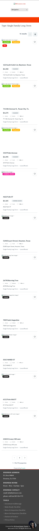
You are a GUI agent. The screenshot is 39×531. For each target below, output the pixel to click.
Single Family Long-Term (10, 78)
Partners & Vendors (11, 517)
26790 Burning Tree (10, 280)
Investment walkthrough (13, 504)
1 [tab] (15, 60)
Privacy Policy (10, 520)
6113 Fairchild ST (9, 399)
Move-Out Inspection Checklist (15, 513)
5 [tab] (23, 60)
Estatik (23, 468)
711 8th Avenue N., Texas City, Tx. (16, 109)
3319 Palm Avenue (10, 153)
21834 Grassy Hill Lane (12, 439)
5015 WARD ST (9, 360)
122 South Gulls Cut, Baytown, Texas (17, 65)
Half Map (35, 34)
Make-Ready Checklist (12, 507)
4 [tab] (21, 60)
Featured (16, 42)
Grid (30, 34)
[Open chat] (33, 525)
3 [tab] (19, 60)
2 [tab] (17, 60)
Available (7, 42)
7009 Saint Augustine (11, 320)
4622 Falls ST (8, 197)
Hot (5, 45)
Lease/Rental (24, 78)
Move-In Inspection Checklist (15, 510)
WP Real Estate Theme (21, 526)
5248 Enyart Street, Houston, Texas (16, 241)
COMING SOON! (9, 174)
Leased (6, 218)
